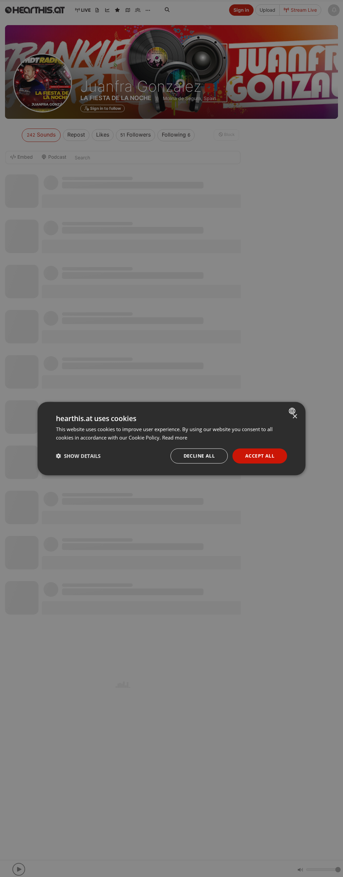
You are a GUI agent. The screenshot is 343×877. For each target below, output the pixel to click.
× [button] (294, 416)
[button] (78, 456)
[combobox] (293, 411)
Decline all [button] (199, 456)
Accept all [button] (259, 456)
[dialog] (171, 438)
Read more (174, 437)
